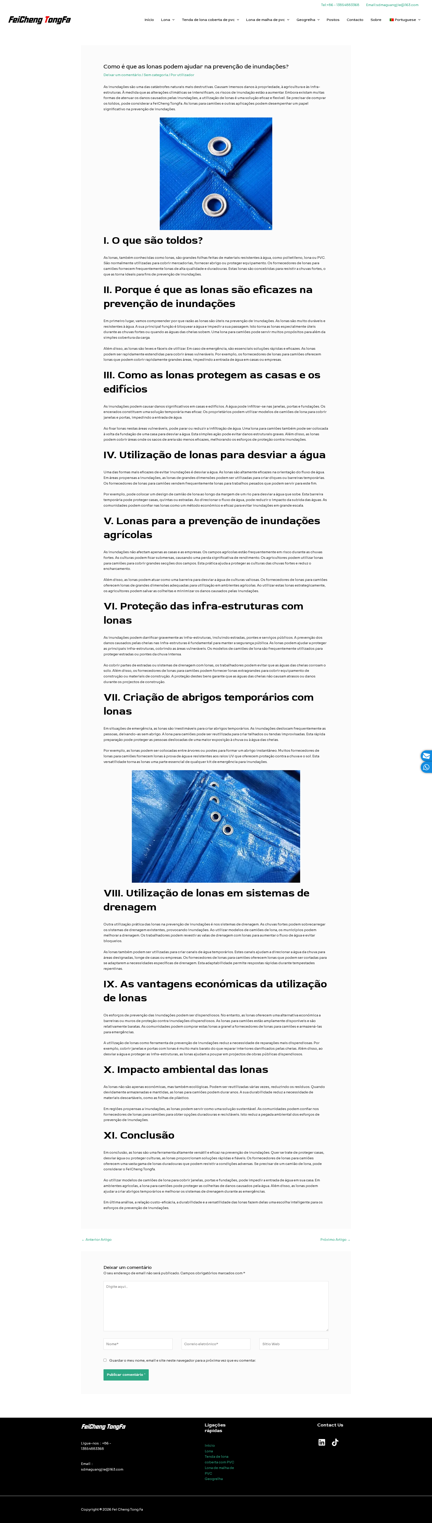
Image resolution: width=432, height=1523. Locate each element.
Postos (333, 20)
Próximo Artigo (335, 1239)
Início (149, 20)
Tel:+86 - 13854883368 (340, 5)
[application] (172, 20)
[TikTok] (335, 1442)
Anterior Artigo (96, 1239)
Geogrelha (306, 20)
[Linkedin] (321, 1442)
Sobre (376, 20)
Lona (165, 20)
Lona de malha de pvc (265, 20)
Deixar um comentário (122, 75)
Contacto (355, 20)
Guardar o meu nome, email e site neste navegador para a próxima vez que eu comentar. (182, 1360)
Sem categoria (156, 75)
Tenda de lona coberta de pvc (208, 20)
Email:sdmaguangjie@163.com (392, 5)
